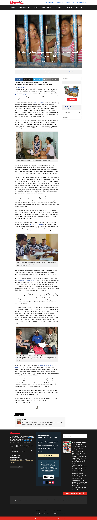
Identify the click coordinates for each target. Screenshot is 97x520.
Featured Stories (24, 7)
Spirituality (74, 507)
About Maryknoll (69, 2)
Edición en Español (81, 2)
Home (13, 7)
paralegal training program (26, 280)
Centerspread (82, 507)
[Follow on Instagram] (53, 482)
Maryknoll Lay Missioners (22, 95)
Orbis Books (59, 7)
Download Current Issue (74, 493)
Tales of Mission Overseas (42, 507)
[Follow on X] (47, 482)
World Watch (54, 507)
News (36, 7)
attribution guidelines (78, 500)
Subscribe (79, 7)
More (69, 7)
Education (46, 510)
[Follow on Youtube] (50, 482)
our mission (29, 437)
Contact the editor (14, 460)
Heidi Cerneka (29, 72)
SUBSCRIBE (72, 99)
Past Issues (60, 2)
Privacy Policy (15, 467)
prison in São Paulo (39, 103)
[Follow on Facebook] (44, 482)
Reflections (45, 7)
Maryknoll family (26, 440)
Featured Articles (15, 507)
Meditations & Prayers (28, 507)
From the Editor (50, 2)
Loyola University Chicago (35, 224)
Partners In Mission (64, 507)
